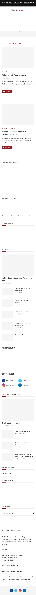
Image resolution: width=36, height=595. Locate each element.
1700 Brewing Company (22, 431)
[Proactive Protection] (7, 337)
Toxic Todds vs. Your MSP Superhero (23, 289)
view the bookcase (27, 216)
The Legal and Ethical (22, 312)
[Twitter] (15, 590)
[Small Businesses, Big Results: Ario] (18, 114)
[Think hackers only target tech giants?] (7, 326)
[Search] (34, 35)
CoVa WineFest (25, 3)
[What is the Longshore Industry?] (7, 303)
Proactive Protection (21, 335)
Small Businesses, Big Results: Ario (17, 131)
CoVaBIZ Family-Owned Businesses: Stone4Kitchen (24, 455)
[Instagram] (20, 590)
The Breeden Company (11, 423)
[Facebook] (28, 35)
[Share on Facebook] (17, 95)
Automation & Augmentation (14, 75)
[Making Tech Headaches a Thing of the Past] (18, 265)
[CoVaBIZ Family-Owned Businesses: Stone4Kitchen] (7, 457)
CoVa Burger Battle (13, 3)
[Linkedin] (24, 590)
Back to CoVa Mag (6, 2)
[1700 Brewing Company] (7, 434)
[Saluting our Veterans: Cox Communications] (7, 445)
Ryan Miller (6, 134)
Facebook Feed (6, 473)
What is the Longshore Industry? (22, 301)
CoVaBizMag (6, 78)
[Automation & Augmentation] (18, 57)
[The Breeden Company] (18, 410)
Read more (6, 91)
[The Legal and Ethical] (7, 314)
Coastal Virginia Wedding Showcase (23, 2)
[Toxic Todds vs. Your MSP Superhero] (7, 291)
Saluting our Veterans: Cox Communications (23, 444)
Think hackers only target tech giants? (23, 324)
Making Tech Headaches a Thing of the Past (17, 279)
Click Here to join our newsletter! (12, 571)
